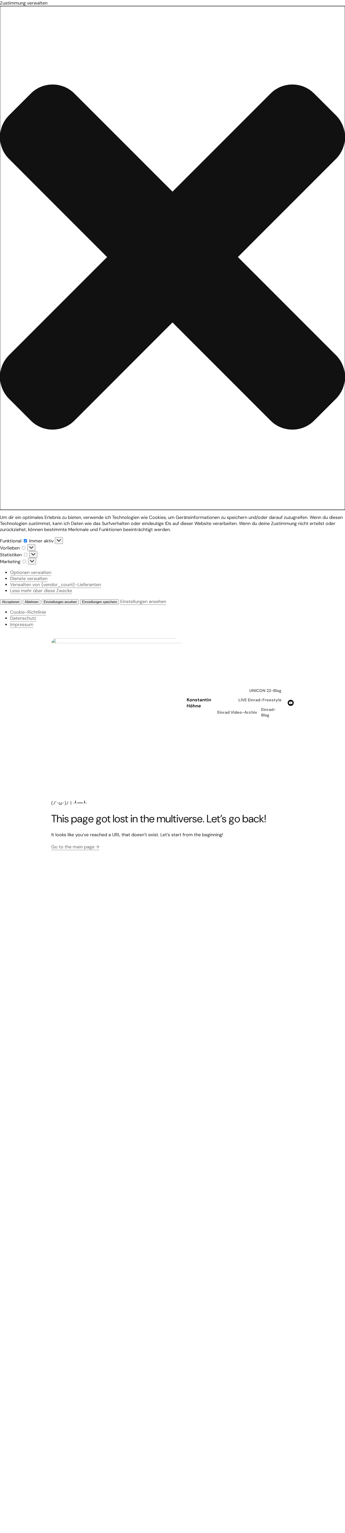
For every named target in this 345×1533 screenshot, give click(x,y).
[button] (172, 258)
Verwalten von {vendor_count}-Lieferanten (55, 585)
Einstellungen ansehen (60, 602)
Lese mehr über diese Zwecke (41, 591)
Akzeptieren (10, 602)
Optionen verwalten (30, 572)
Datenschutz (23, 618)
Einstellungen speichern (99, 602)
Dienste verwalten (28, 579)
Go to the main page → (75, 847)
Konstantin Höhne (199, 703)
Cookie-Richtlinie (28, 612)
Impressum (21, 624)
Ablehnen (31, 602)
